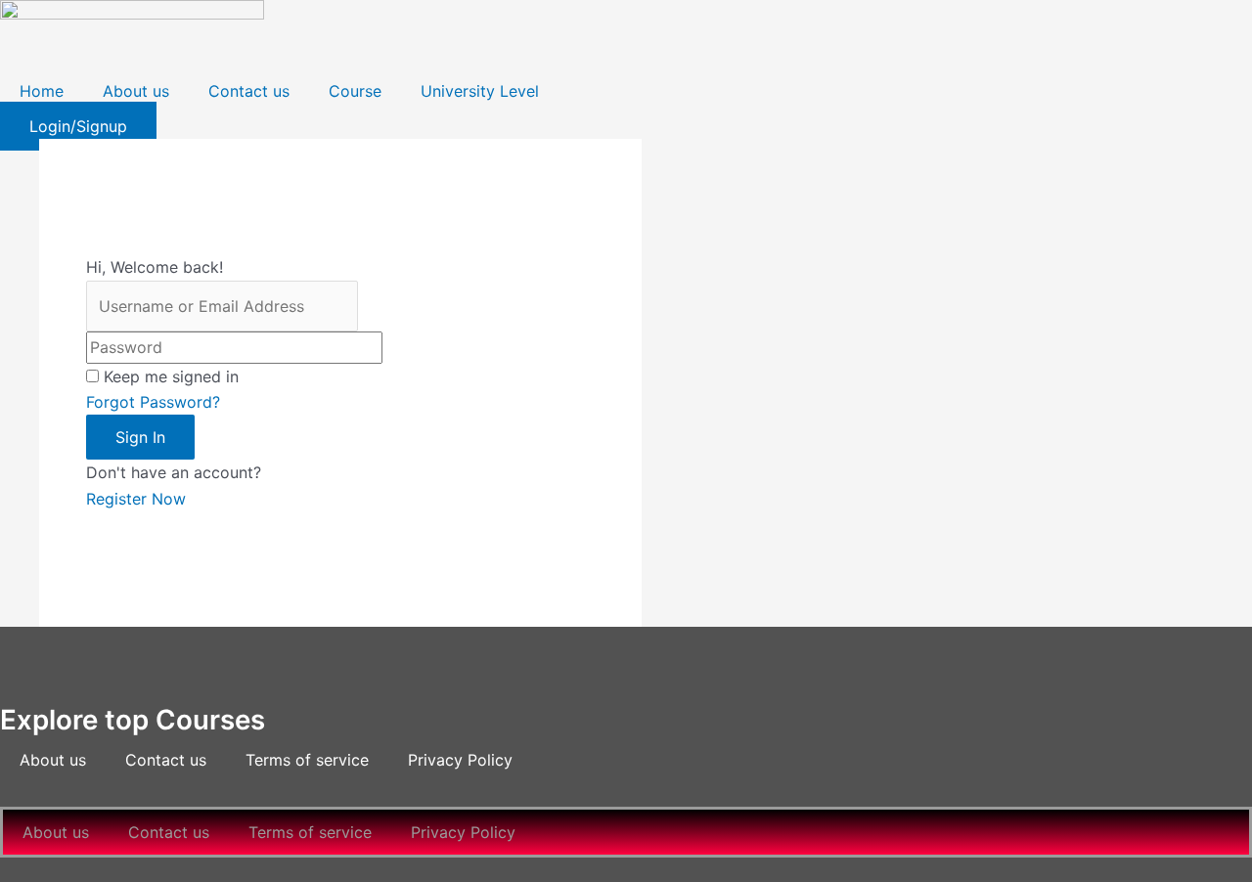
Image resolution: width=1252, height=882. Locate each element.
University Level (480, 91)
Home (42, 91)
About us (136, 91)
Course (355, 91)
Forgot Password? (153, 402)
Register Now (136, 498)
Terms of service (307, 760)
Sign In (140, 437)
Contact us (249, 91)
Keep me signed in (171, 376)
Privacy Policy (460, 760)
